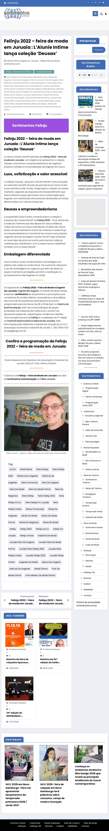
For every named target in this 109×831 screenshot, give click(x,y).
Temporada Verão (93, 511)
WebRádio (88, 589)
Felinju (49, 92)
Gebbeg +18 (89, 572)
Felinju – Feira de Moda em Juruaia (37, 375)
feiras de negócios (24, 92)
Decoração (90, 555)
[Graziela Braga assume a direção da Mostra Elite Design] (85, 126)
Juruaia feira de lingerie (14, 98)
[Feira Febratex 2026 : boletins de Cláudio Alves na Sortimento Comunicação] (85, 103)
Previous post (27, 596)
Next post (43, 596)
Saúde (88, 566)
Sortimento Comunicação (22, 379)
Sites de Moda (90, 523)
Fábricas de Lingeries (21, 80)
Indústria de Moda (50, 95)
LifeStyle (87, 550)
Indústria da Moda (44, 72)
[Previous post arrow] (4, 600)
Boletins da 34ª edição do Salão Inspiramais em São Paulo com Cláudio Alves (51, 661)
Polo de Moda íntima (33, 107)
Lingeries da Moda (23, 104)
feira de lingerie (51, 80)
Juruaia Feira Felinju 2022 (31, 548)
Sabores (89, 560)
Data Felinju (27, 77)
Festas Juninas (92, 469)
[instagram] (99, 2)
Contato (87, 595)
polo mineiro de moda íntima (40, 575)
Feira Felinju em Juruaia (39, 86)
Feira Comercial (37, 80)
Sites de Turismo (91, 475)
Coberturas (89, 411)
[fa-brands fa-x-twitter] (91, 2)
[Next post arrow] (68, 600)
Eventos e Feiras (91, 383)
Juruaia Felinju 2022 (45, 101)
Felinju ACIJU (9, 95)
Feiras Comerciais (17, 89)
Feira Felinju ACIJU (21, 86)
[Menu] (95, 13)
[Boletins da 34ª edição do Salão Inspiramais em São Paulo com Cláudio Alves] (53, 634)
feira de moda (17, 489)
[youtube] (103, 2)
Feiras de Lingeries (33, 89)
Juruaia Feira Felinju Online (25, 101)
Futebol (87, 584)
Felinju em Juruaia (22, 95)
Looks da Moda (92, 544)
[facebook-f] (88, 2)
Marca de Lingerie (39, 104)
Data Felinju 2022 (40, 77)
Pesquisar (99, 50)
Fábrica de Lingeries (27, 475)
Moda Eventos (91, 533)
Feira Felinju (52, 83)
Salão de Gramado (94, 430)
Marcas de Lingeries (20, 568)
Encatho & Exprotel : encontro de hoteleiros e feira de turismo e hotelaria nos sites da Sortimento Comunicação (91, 357)
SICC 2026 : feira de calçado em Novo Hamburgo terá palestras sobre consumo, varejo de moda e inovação (17, 793)
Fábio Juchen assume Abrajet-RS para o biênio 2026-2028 (90, 343)
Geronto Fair (91, 436)
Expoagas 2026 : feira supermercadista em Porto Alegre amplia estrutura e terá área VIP (87, 773)
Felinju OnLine (36, 95)
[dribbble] (95, 2)
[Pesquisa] (101, 14)
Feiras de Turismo (93, 488)
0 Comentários (55, 114)
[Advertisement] (90, 212)
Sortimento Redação (16, 114)
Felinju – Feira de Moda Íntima (18, 72)
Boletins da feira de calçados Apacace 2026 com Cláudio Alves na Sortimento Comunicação (17, 661)
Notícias (87, 578)
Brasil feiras (17, 77)
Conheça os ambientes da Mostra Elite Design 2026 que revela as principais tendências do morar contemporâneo (52, 775)
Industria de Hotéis (94, 517)
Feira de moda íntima (21, 83)
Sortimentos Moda (94, 527)
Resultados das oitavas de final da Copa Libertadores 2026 (90, 272)
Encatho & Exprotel (94, 415)
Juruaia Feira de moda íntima (37, 98)
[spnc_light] (106, 14)
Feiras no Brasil (39, 92)
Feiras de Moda (48, 89)
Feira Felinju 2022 (46, 495)
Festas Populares (91, 447)
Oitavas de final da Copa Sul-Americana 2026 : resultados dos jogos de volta (91, 260)
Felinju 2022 (57, 92)
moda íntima (17, 107)
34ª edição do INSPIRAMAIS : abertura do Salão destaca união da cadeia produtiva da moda (18, 714)
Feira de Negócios (38, 83)
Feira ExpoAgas (92, 441)
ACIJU (8, 77)
